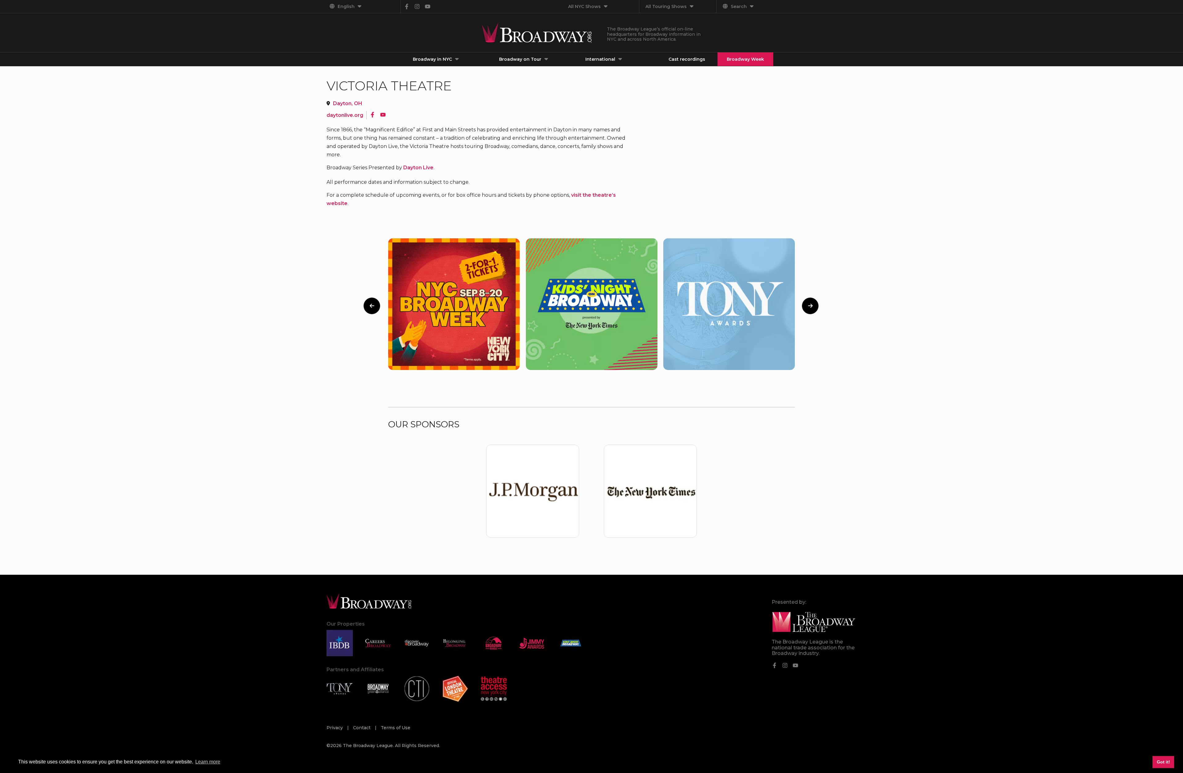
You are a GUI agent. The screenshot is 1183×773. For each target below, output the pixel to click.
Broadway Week (745, 59)
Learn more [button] (207, 761)
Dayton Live (418, 168)
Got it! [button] (1163, 761)
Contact (362, 727)
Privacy (335, 727)
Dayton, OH (347, 103)
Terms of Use (395, 727)
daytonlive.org (345, 115)
